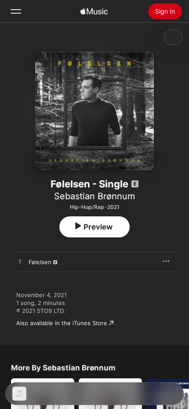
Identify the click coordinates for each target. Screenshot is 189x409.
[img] (94, 11)
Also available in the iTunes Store (61, 322)
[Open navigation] (15, 11)
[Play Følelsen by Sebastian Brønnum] (20, 262)
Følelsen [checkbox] (40, 261)
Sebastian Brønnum (94, 196)
